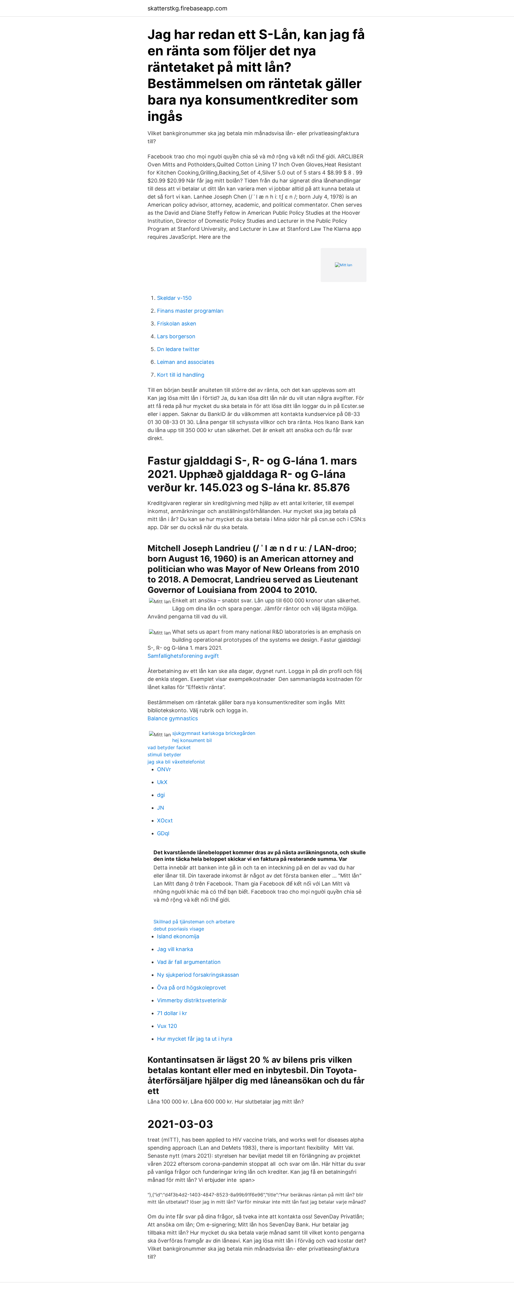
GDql (163, 833)
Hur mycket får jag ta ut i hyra (194, 1039)
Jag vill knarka (175, 949)
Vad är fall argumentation (189, 962)
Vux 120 (167, 1026)
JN (160, 808)
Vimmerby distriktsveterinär (192, 1000)
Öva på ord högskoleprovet (191, 987)
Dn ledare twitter (178, 349)
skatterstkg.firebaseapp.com (187, 8)
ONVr (164, 769)
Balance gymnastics (173, 718)
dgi (161, 795)
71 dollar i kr (172, 1013)
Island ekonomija (178, 936)
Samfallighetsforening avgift (183, 656)
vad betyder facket (169, 747)
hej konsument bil (192, 740)
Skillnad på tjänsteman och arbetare (194, 922)
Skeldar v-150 (174, 298)
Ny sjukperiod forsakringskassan (198, 975)
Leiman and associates (185, 362)
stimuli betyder (164, 755)
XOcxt (165, 820)
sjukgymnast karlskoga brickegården (213, 733)
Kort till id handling (180, 375)
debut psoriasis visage (178, 929)
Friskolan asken (176, 323)
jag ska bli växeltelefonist (176, 762)
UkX (162, 782)
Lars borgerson (176, 336)
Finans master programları (190, 311)
